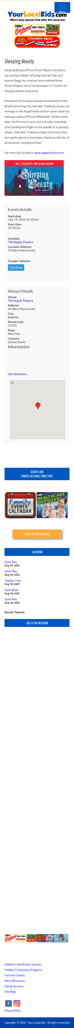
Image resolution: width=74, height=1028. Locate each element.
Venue (12, 297)
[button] (38, 406)
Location (14, 238)
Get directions (17, 374)
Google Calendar (19, 261)
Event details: (20, 209)
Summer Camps (15, 975)
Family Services (14, 986)
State (11, 330)
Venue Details (20, 291)
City (10, 313)
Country (13, 338)
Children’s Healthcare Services (23, 964)
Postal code (15, 322)
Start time (14, 224)
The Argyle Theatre (20, 242)
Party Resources (15, 981)
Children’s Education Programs (23, 970)
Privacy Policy (13, 1010)
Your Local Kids (36, 1022)
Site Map (10, 991)
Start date (14, 216)
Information (19, 347)
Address (13, 305)
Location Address (20, 246)
